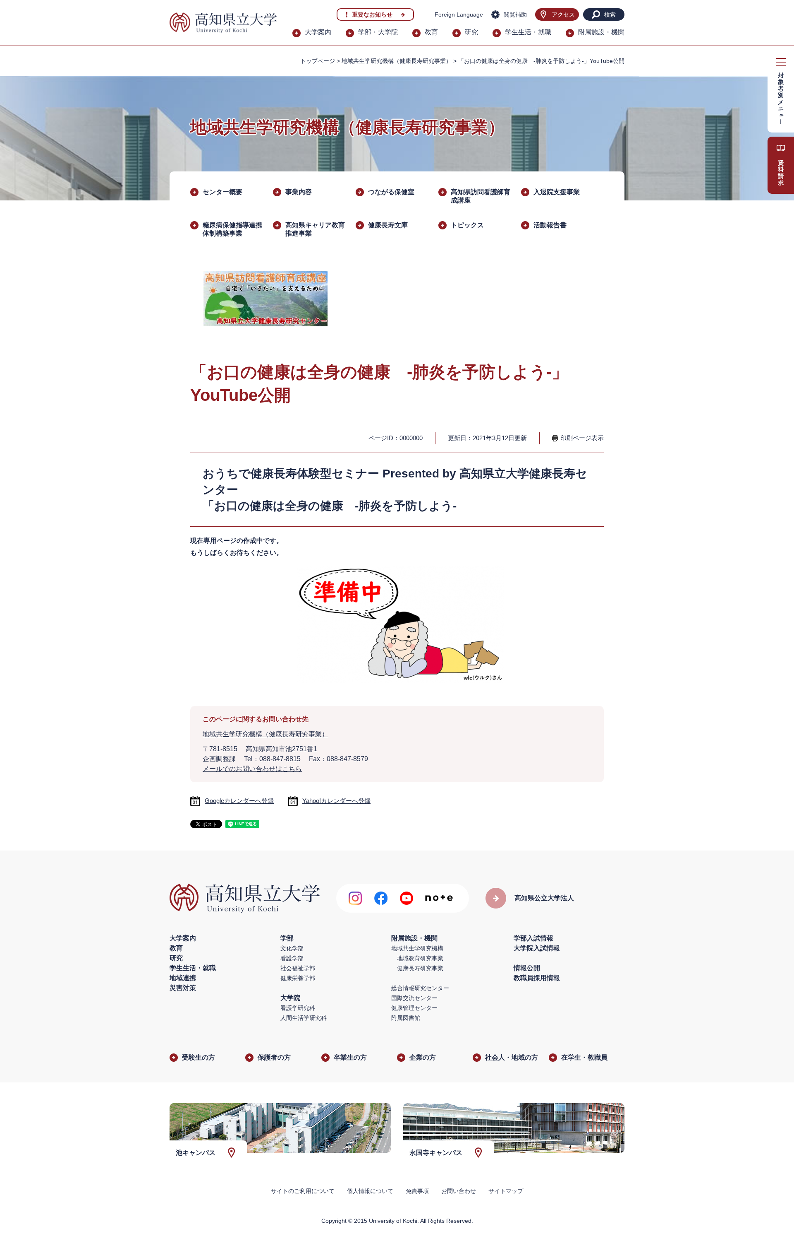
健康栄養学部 (297, 978)
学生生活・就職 (528, 32)
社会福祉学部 (297, 968)
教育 (431, 32)
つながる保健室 (391, 191)
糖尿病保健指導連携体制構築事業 (232, 229)
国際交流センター (414, 998)
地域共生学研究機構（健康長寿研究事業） (397, 61)
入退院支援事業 (556, 191)
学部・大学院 (378, 32)
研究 (471, 32)
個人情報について (370, 1191)
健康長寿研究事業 (420, 968)
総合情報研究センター (420, 988)
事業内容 (298, 191)
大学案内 (318, 32)
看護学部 (292, 958)
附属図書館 (405, 1018)
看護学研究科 (297, 1008)
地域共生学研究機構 (417, 948)
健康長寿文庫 (388, 225)
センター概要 (222, 191)
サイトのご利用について (303, 1191)
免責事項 (417, 1191)
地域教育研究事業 (420, 958)
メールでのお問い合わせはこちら (252, 768)
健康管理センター (414, 1008)
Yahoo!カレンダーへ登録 (336, 800)
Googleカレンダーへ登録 (239, 800)
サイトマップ (505, 1191)
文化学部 (292, 948)
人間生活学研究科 (303, 1018)
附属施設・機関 (601, 32)
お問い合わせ (458, 1191)
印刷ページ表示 (582, 437)
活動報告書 (550, 225)
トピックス (467, 225)
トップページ (317, 61)
